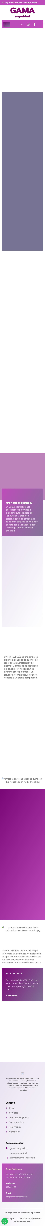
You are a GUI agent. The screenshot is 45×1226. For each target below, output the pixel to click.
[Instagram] (28, 24)
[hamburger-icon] (6, 24)
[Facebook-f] (34, 24)
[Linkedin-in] (21, 24)
